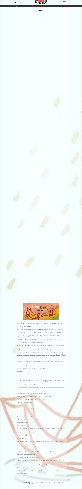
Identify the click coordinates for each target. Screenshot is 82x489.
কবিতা (28, 6)
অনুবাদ (36, 6)
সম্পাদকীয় (19, 6)
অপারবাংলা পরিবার (50, 6)
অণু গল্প (26, 6)
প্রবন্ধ (31, 6)
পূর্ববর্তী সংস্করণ (54, 6)
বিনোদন (41, 6)
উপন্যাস (22, 6)
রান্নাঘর (43, 6)
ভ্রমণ (33, 6)
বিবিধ (38, 6)
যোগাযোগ (46, 6)
